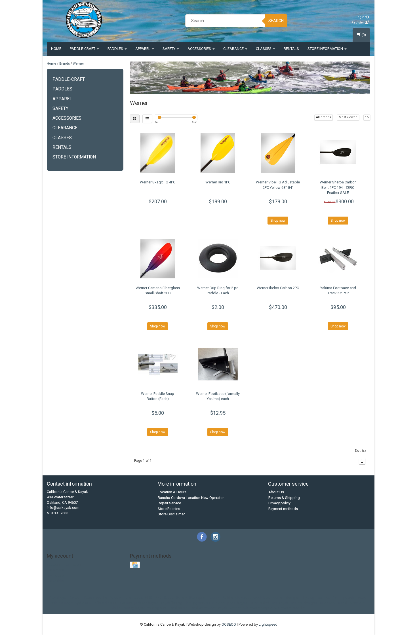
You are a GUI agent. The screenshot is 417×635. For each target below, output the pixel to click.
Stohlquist (197, 597)
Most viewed (348, 117)
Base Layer (58, 597)
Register (358, 22)
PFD (158, 597)
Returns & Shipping (284, 498)
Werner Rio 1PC (217, 182)
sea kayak (280, 603)
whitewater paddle (289, 608)
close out (243, 597)
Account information (64, 564)
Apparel (143, 48)
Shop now (277, 221)
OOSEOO (229, 624)
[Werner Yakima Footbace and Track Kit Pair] (338, 258)
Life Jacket (134, 597)
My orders (55, 570)
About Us (276, 492)
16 (366, 117)
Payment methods (283, 509)
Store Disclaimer (171, 514)
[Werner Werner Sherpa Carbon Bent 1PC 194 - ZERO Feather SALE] (338, 153)
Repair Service (169, 503)
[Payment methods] (135, 565)
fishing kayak (343, 597)
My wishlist (56, 581)
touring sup (157, 608)
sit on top (327, 603)
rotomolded (259, 603)
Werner (78, 63)
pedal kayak (237, 603)
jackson (125, 603)
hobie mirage (62, 603)
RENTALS (291, 48)
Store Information (326, 48)
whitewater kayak (257, 608)
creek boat (262, 597)
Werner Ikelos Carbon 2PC (278, 288)
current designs (286, 597)
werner (235, 608)
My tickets (55, 575)
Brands (64, 63)
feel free (323, 597)
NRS (148, 597)
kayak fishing (171, 603)
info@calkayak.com (63, 507)
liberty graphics (197, 603)
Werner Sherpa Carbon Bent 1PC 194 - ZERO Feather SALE (338, 187)
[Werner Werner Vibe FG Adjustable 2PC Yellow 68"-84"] (278, 153)
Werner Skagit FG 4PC (157, 182)
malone (218, 603)
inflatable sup (105, 603)
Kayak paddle (95, 597)
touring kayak (134, 608)
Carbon (76, 597)
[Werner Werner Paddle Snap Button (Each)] (158, 364)
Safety (169, 48)
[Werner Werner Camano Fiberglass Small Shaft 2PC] (158, 258)
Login (360, 17)
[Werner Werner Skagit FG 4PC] (158, 153)
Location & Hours (172, 492)
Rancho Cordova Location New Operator (191, 498)
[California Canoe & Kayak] (84, 20)
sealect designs (304, 603)
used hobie (178, 608)
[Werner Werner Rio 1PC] (218, 153)
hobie (361, 597)
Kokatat (115, 597)
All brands (323, 117)
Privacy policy (279, 503)
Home (56, 48)
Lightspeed (268, 624)
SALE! (169, 597)
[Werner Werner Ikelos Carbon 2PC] (278, 258)
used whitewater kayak (208, 608)
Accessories (200, 48)
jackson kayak (146, 603)
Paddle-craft (83, 48)
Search (276, 20)
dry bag (308, 597)
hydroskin (83, 603)
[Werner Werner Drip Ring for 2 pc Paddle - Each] (218, 258)
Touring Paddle (220, 597)
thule (116, 608)
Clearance (234, 48)
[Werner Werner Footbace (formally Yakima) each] (218, 364)
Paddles (116, 48)
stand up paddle (351, 603)
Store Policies (169, 509)
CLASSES (264, 48)
